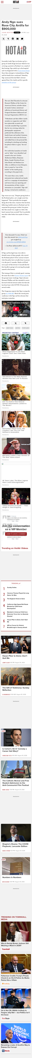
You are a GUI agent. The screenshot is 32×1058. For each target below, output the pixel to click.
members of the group (9, 82)
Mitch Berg (5, 882)
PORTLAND (25, 328)
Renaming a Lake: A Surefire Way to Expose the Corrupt (15, 1046)
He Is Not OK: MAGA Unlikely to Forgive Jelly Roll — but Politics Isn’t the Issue (15, 1012)
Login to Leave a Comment (16, 534)
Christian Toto (7, 755)
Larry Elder (6, 663)
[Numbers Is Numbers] (16, 866)
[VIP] (29, 2)
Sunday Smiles (12, 587)
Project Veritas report (21, 275)
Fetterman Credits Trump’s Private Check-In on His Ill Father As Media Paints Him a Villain (15, 978)
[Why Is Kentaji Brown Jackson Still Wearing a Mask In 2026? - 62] (16, 932)
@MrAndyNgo (23, 237)
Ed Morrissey (6, 694)
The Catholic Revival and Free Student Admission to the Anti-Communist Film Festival (15, 783)
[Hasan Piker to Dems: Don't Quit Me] (16, 644)
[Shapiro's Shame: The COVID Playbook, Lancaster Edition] (16, 833)
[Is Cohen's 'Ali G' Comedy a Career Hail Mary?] (16, 737)
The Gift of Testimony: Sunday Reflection (15, 689)
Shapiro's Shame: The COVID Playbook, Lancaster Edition (15, 845)
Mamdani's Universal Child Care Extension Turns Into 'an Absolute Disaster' (17, 614)
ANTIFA (18, 328)
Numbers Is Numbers (11, 877)
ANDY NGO (9, 328)
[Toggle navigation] (2, 2)
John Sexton (7, 32)
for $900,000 (10, 293)
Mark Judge (5, 790)
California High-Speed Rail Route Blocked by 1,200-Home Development (17, 606)
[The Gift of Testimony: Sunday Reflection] (16, 676)
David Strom (6, 851)
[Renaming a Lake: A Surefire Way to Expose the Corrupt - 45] (16, 1033)
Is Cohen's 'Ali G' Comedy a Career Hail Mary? (14, 750)
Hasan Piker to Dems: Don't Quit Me (14, 657)
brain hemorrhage (24, 70)
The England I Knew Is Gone (16, 599)
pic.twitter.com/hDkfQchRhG (16, 242)
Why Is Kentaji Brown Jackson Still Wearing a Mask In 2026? (15, 944)
